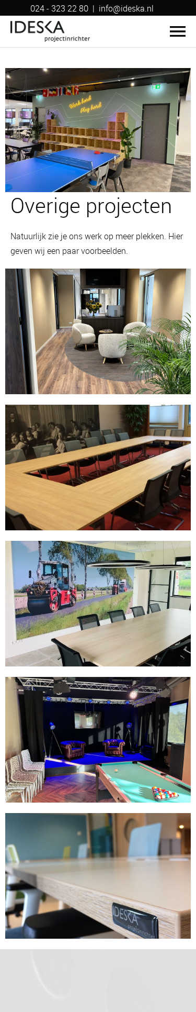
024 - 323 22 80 (59, 8)
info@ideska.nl (126, 8)
